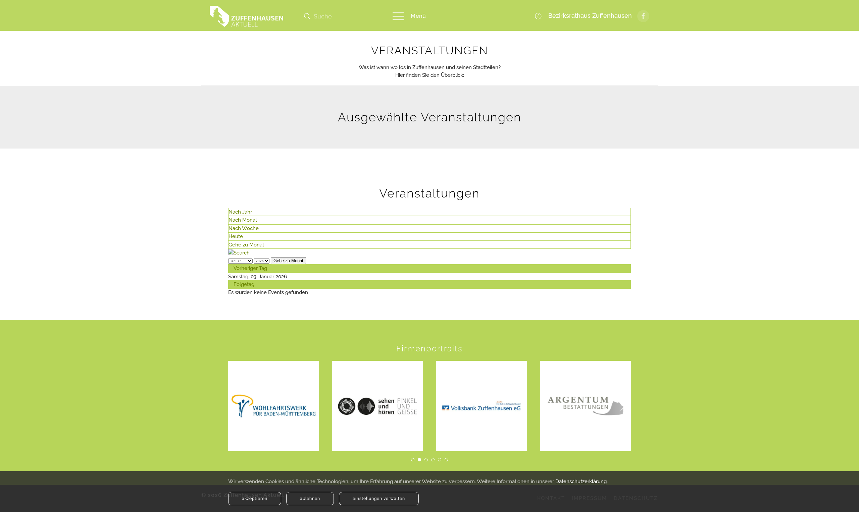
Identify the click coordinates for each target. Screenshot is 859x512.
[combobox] (340, 16)
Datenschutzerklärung (581, 481)
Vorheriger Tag (250, 268)
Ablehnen (310, 498)
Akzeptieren (254, 498)
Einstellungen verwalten (379, 498)
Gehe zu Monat (246, 245)
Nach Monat (243, 220)
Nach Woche (244, 228)
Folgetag (244, 284)
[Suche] (239, 252)
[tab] (412, 459)
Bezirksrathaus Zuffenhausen (588, 15)
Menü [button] (418, 16)
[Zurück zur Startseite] (246, 16)
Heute (236, 236)
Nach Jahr (240, 212)
